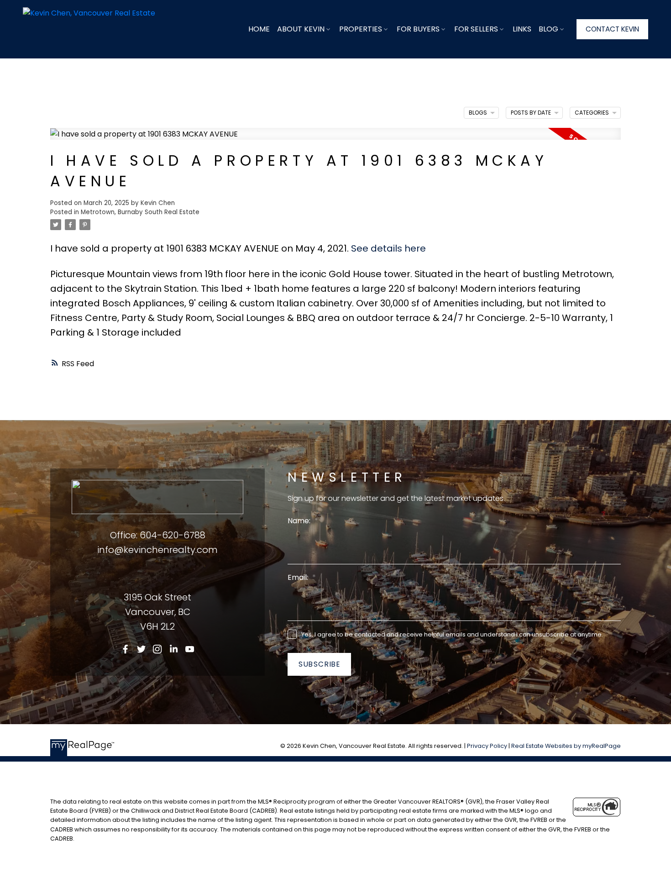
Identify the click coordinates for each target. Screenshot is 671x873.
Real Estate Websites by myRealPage (566, 746)
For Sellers (476, 29)
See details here (388, 248)
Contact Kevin (612, 29)
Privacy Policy (487, 746)
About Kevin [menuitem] (301, 29)
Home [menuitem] (259, 29)
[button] (612, 29)
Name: (300, 520)
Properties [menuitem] (360, 29)
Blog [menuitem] (548, 29)
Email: (299, 577)
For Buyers (418, 29)
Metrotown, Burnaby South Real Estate (140, 212)
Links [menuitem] (522, 29)
